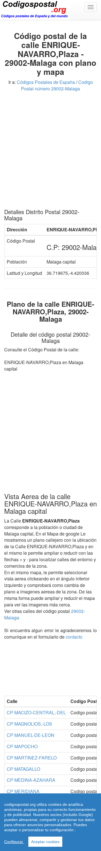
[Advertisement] (50, 152)
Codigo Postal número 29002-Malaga (57, 85)
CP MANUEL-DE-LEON (30, 735)
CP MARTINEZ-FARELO (32, 757)
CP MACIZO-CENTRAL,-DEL (36, 712)
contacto (74, 637)
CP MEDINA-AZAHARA (31, 780)
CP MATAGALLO (23, 769)
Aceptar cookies (45, 841)
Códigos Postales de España (46, 82)
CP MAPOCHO (22, 746)
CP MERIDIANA (23, 791)
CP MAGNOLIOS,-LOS (29, 724)
